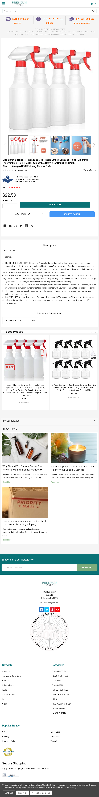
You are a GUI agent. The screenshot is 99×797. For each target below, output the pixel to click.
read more (6, 482)
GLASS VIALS (57, 685)
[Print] (15, 225)
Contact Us (7, 680)
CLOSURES (56, 680)
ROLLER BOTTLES (60, 690)
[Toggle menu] (3, 3)
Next (94, 145)
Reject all (22, 792)
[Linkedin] (26, 225)
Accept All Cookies (41, 792)
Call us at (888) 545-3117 (49, 602)
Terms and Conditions (11, 676)
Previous (5, 145)
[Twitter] (21, 225)
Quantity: (7, 200)
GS (3, 731)
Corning (5, 736)
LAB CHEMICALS (59, 713)
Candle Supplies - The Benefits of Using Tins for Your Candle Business (73, 468)
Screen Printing (8, 694)
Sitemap (6, 703)
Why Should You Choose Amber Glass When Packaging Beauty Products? (23, 468)
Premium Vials (8, 741)
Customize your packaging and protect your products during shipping (24, 522)
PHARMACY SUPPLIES (62, 703)
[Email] (10, 225)
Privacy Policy (8, 685)
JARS (54, 699)
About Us (6, 671)
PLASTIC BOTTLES (60, 676)
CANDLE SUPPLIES (60, 694)
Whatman (55, 736)
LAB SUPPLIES (58, 708)
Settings (9, 792)
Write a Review (90, 170)
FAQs (4, 690)
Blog (4, 699)
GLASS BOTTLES (59, 671)
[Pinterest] (32, 225)
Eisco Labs (55, 731)
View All (54, 741)
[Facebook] (4, 225)
